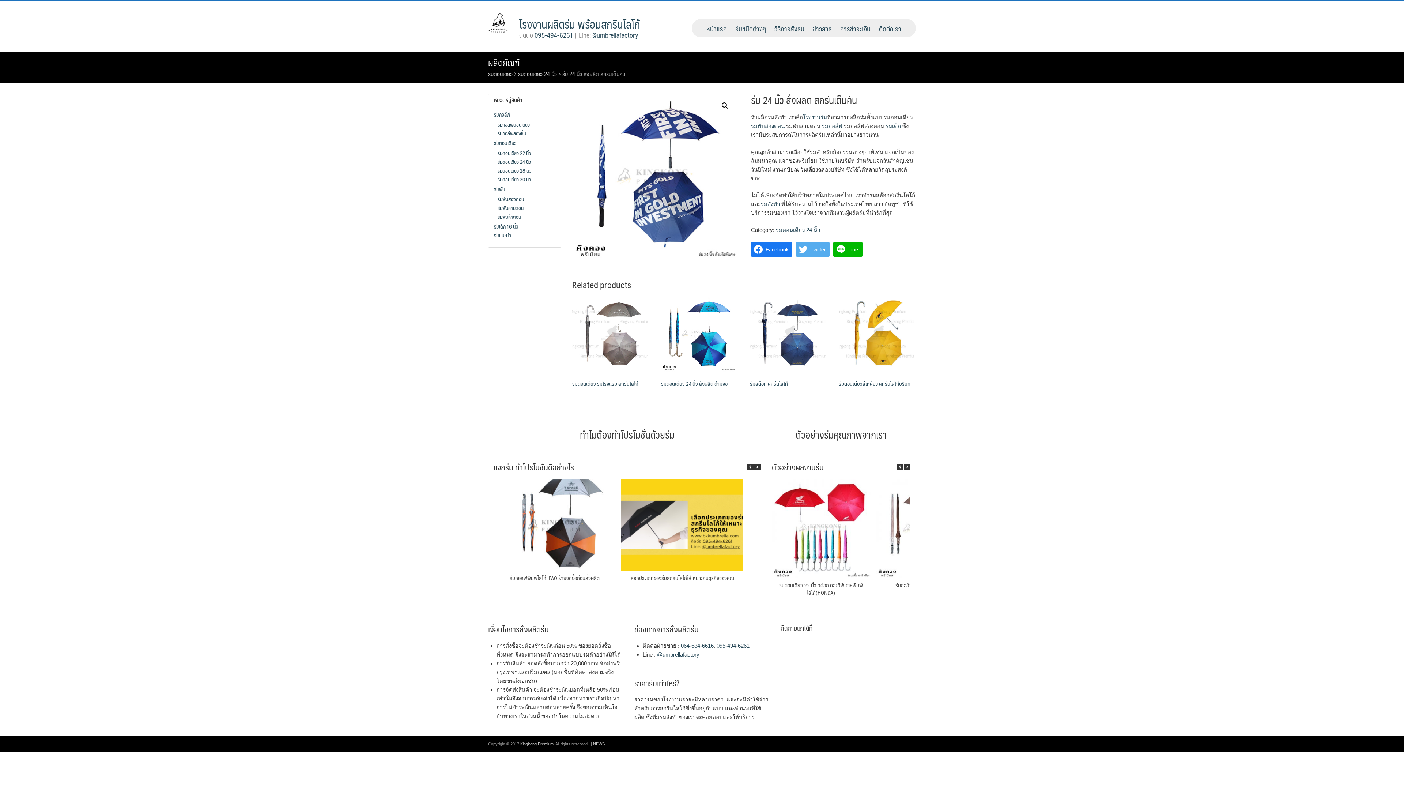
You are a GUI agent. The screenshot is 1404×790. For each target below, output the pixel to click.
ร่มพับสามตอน (511, 207)
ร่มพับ (499, 189)
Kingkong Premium (537, 744)
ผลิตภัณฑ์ (504, 62)
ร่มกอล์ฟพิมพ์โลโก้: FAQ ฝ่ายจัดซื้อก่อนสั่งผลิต (555, 577)
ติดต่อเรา (890, 28)
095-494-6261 (554, 35)
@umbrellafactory (615, 35)
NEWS (599, 744)
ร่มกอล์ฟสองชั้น (512, 133)
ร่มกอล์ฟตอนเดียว (514, 124)
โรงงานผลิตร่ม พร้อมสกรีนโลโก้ (579, 24)
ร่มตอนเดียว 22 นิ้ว (514, 152)
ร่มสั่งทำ (770, 204)
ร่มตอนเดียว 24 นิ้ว (537, 74)
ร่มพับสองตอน (768, 126)
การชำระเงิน (855, 28)
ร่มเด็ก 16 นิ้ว (506, 226)
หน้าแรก (716, 28)
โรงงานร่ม (815, 117)
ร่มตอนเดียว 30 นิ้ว (514, 179)
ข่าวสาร (822, 28)
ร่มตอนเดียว (500, 74)
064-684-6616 (697, 646)
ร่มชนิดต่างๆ (750, 28)
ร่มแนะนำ (502, 235)
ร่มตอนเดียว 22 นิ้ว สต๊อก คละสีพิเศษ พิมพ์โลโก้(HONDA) (821, 588)
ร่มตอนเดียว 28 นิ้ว (514, 170)
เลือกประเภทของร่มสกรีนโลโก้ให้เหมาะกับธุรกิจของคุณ (681, 577)
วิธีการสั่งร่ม (789, 28)
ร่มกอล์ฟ (832, 126)
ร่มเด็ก (893, 126)
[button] (757, 467)
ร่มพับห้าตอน (509, 216)
